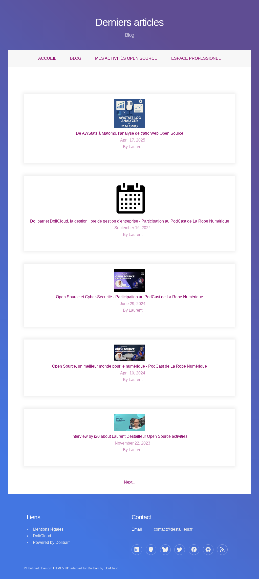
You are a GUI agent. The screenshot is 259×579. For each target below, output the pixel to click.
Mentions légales (48, 529)
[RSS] (222, 549)
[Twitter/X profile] (179, 549)
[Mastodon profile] (151, 549)
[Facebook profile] (194, 549)
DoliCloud (42, 536)
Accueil (47, 58)
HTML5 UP (61, 568)
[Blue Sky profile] (165, 549)
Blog (75, 58)
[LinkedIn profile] (137, 549)
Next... (129, 482)
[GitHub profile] (208, 549)
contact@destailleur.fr (173, 529)
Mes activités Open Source (126, 58)
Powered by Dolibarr (51, 542)
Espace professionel (196, 58)
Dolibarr (93, 568)
